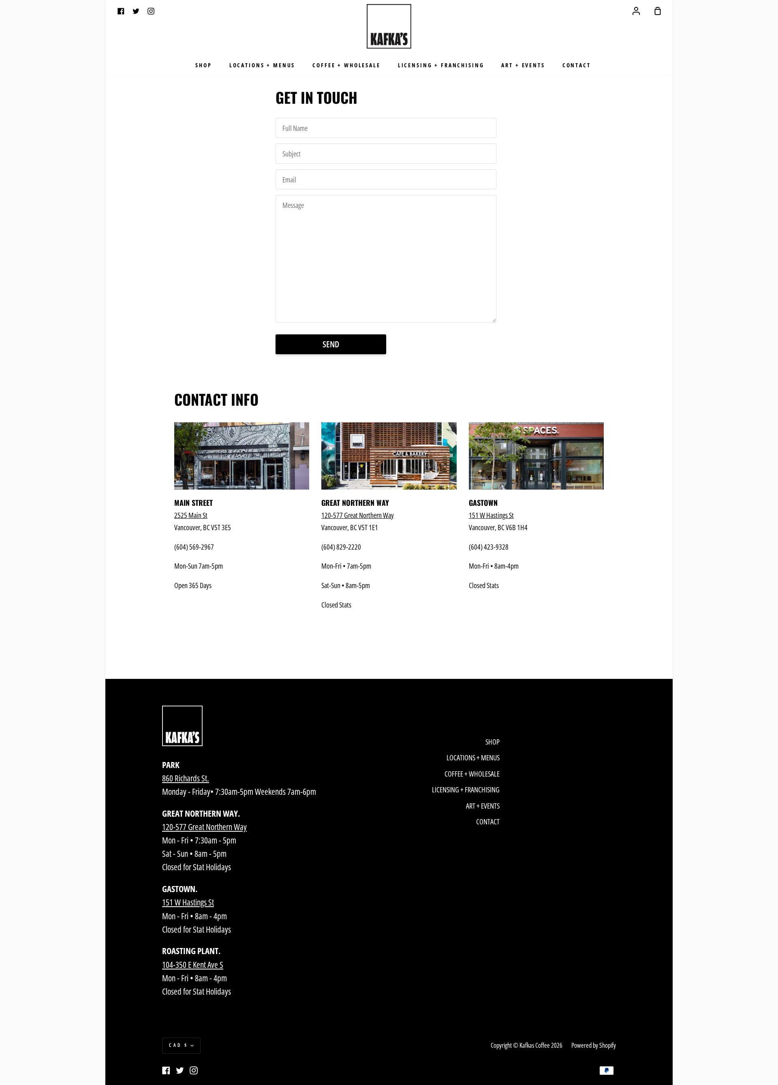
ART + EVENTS (523, 65)
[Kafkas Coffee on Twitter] (180, 1070)
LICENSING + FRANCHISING (441, 65)
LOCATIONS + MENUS (262, 65)
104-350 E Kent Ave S (192, 964)
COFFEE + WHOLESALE (346, 65)
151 (491, 515)
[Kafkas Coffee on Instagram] (194, 1070)
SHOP (203, 65)
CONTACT (576, 65)
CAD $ (178, 1045)
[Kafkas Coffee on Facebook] (166, 1070)
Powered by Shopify (593, 1045)
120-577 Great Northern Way (204, 826)
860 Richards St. (185, 778)
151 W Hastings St (188, 902)
